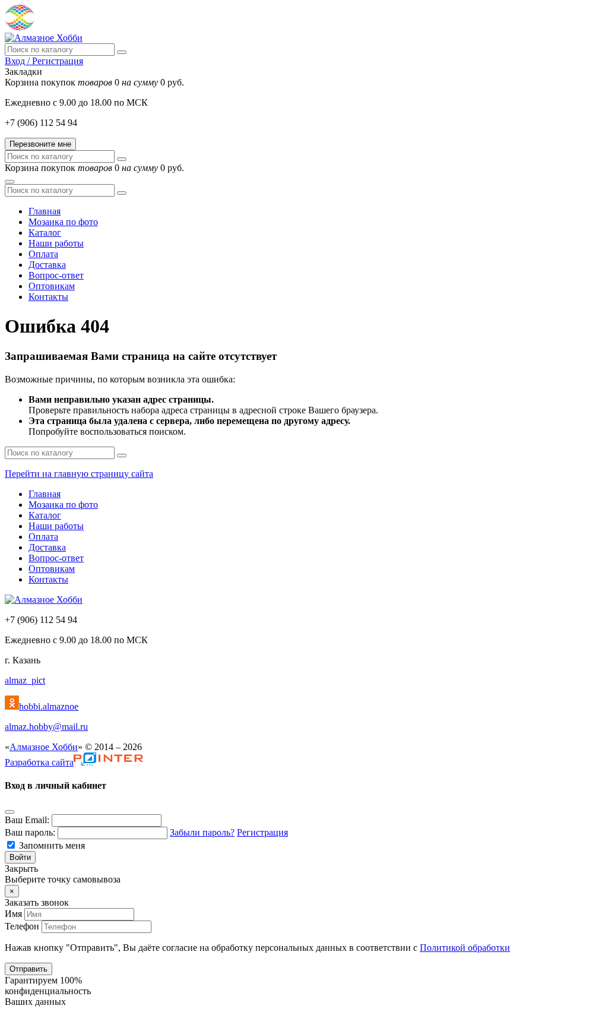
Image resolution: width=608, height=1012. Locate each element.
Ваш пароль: (30, 832)
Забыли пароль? (202, 832)
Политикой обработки (465, 948)
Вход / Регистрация (44, 61)
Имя (13, 914)
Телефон (22, 926)
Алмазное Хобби (44, 747)
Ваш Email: (27, 820)
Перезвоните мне (40, 144)
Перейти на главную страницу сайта (79, 474)
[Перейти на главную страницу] (44, 38)
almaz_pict (25, 680)
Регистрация (262, 832)
